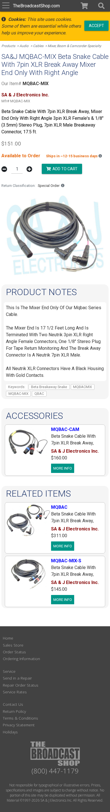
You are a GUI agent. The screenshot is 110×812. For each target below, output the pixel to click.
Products (8, 46)
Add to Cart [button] (64, 168)
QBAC (39, 393)
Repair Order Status (20, 685)
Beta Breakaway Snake (49, 387)
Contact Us (13, 704)
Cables (38, 46)
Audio (23, 46)
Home (8, 638)
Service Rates (15, 691)
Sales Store (13, 645)
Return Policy (14, 711)
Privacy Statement (19, 724)
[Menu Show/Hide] (6, 6)
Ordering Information (21, 658)
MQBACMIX (82, 387)
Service (9, 671)
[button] (101, 6)
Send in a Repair (17, 678)
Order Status (14, 651)
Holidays (10, 731)
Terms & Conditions (20, 718)
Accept (96, 25)
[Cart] (84, 6)
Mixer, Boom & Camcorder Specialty (74, 46)
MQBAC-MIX (18, 393)
